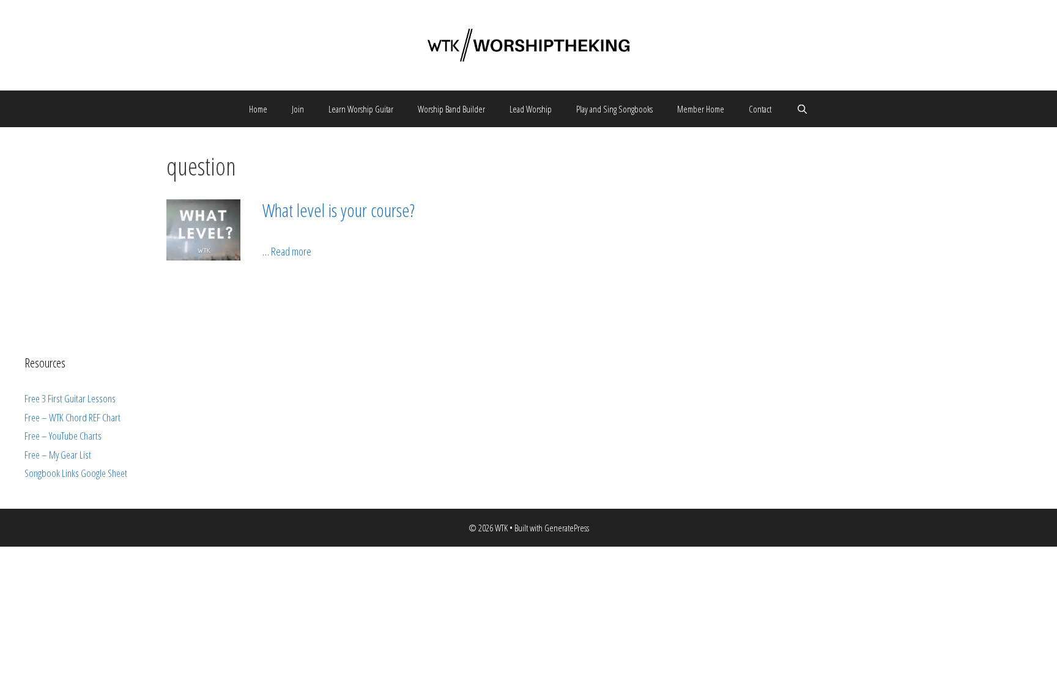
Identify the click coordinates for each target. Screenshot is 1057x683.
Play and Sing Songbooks (614, 109)
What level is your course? (338, 210)
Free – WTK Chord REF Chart (72, 417)
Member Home (700, 109)
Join (298, 109)
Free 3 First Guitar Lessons (70, 398)
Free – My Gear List (57, 455)
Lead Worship (531, 109)
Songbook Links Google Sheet (75, 473)
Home (258, 109)
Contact (760, 109)
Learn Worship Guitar (360, 109)
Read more (291, 251)
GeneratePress (566, 528)
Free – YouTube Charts (63, 436)
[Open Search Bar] (802, 108)
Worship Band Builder (451, 109)
